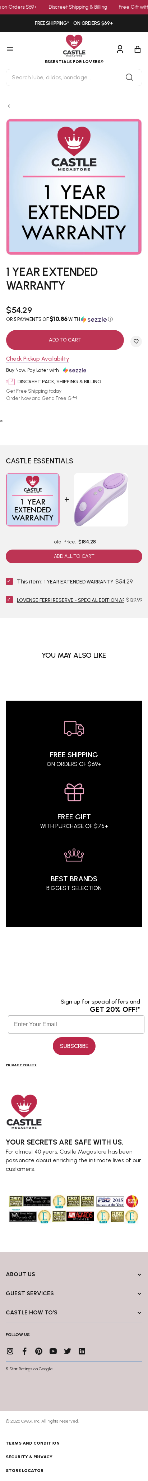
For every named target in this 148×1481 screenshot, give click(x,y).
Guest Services (30, 1293)
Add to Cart (65, 340)
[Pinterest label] (38, 1351)
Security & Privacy (29, 1456)
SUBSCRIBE (74, 1046)
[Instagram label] (10, 1351)
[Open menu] (19, 49)
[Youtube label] (53, 1351)
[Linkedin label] (82, 1351)
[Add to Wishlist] (136, 341)
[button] (74, 319)
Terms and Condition (33, 1443)
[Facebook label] (24, 1351)
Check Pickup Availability (37, 359)
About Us (20, 1274)
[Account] (120, 49)
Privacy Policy (21, 1065)
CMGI (26, 1421)
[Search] (129, 77)
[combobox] (74, 77)
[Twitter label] (67, 1351)
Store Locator (24, 1470)
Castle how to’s (31, 1312)
